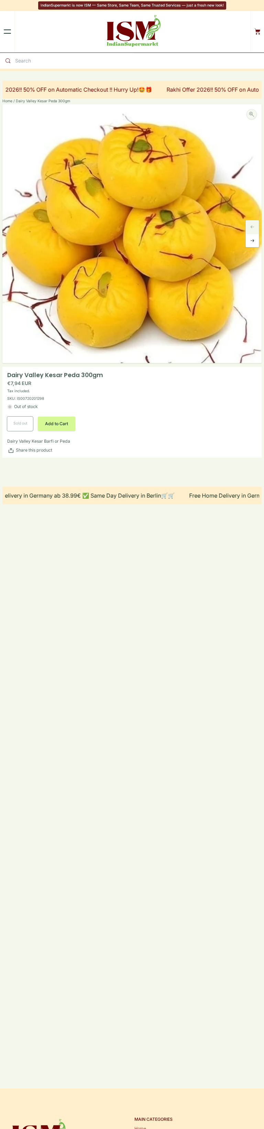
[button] (56, 424)
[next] (252, 240)
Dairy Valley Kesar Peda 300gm (43, 101)
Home (7, 101)
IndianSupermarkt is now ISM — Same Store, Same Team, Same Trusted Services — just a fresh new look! (132, 5)
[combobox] (73, 61)
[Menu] (7, 32)
